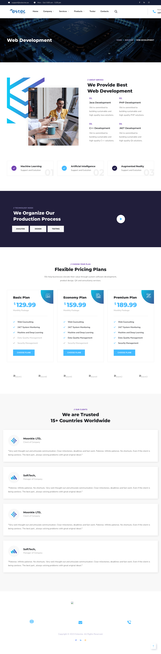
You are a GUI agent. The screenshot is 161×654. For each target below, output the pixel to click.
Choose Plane (24, 352)
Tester (92, 11)
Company (47, 11)
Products (78, 11)
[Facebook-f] (139, 2)
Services (63, 11)
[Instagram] (149, 2)
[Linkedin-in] (144, 2)
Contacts (104, 11)
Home (35, 11)
